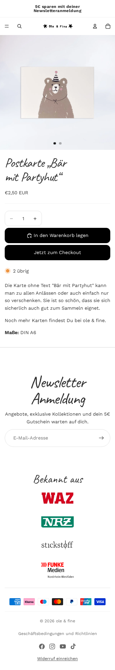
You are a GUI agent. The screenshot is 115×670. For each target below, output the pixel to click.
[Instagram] (52, 646)
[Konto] (94, 26)
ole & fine (65, 620)
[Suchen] (19, 26)
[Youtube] (62, 646)
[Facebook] (41, 646)
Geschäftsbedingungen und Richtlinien (57, 633)
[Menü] (7, 26)
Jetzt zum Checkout (57, 252)
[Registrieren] (101, 438)
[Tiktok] (73, 646)
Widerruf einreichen (57, 658)
